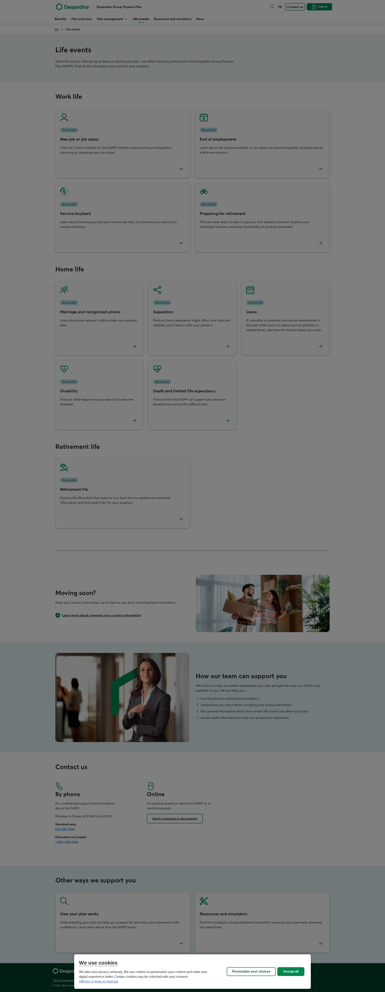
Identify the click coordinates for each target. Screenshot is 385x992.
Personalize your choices (251, 971)
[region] (192, 971)
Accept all (290, 971)
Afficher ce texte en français (98, 981)
